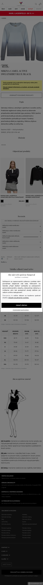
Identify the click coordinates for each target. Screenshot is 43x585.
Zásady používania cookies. (18, 298)
